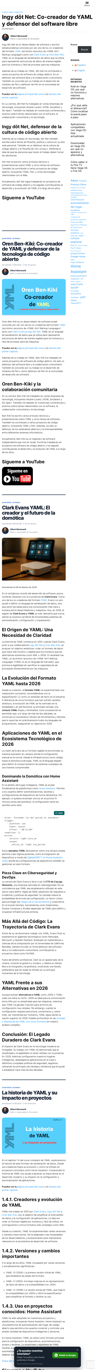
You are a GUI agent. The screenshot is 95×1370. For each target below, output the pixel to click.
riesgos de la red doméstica (35, 901)
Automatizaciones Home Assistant (79, 196)
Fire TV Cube (82, 245)
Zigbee (74, 300)
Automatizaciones (77, 193)
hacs (72, 260)
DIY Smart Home (76, 227)
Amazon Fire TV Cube (78, 188)
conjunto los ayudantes (78, 220)
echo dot (74, 236)
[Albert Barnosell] (5, 37)
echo (81, 233)
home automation (79, 276)
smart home (77, 284)
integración (75, 279)
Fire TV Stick (76, 248)
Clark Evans (40, 54)
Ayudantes (75, 210)
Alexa (74, 180)
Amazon (83, 181)
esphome (76, 242)
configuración (75, 217)
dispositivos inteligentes (79, 225)
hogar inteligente (77, 262)
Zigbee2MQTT (76, 303)
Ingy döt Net (34, 331)
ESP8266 (75, 238)
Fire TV (74, 245)
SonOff (74, 287)
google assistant (78, 253)
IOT (82, 279)
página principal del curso (30, 94)
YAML (18, 51)
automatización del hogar (80, 204)
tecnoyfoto (76, 293)
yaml (83, 297)
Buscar (74, 44)
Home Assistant (47, 788)
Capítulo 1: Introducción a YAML (79, 213)
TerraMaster (75, 297)
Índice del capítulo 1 (12, 1361)
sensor (78, 281)
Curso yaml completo (12, 12)
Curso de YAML (77, 222)
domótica (75, 233)
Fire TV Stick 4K (76, 251)
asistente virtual (76, 190)
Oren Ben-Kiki (56, 54)
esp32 (81, 236)
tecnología (75, 291)
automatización (77, 199)
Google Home (78, 256)
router (73, 281)
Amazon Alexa (78, 184)
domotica (75, 230)
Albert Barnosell (18, 270)
